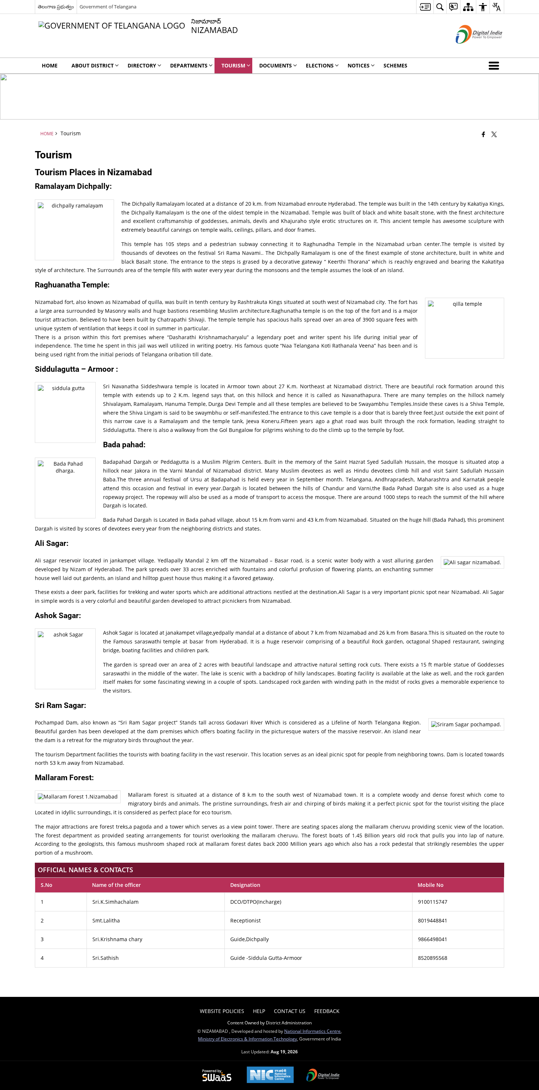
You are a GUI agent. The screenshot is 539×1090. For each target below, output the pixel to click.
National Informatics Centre (312, 1031)
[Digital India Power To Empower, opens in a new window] (323, 1075)
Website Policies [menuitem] (222, 1011)
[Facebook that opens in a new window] (483, 134)
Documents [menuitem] (275, 65)
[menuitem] (424, 7)
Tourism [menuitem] (233, 65)
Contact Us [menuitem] (289, 1011)
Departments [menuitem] (189, 65)
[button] (495, 65)
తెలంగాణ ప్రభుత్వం (56, 6)
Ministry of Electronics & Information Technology (247, 1039)
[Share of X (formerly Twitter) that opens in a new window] (494, 134)
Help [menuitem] (259, 1011)
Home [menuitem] (50, 65)
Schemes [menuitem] (395, 65)
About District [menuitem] (93, 65)
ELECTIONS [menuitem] (320, 65)
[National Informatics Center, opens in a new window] (270, 1075)
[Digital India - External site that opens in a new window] (470, 49)
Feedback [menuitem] (327, 1011)
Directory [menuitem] (142, 65)
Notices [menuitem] (359, 65)
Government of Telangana (108, 6)
